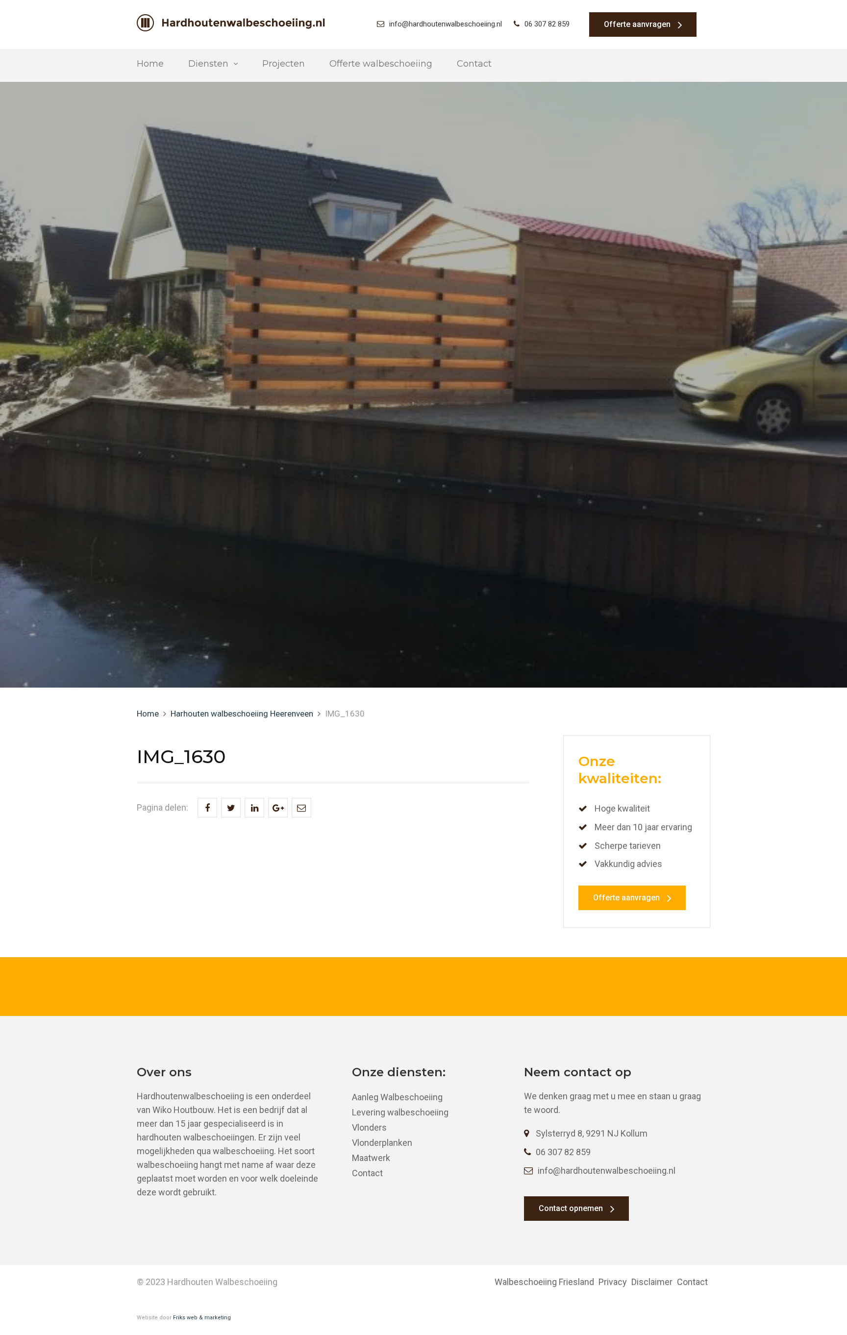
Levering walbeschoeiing (400, 1112)
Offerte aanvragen (637, 24)
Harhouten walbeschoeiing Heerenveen (242, 713)
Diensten (208, 64)
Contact (474, 64)
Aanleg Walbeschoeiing (397, 1097)
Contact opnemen (571, 1208)
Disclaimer (652, 1282)
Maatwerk (371, 1158)
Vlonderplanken (382, 1142)
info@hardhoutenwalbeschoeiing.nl (445, 24)
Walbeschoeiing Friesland (544, 1282)
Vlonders (369, 1127)
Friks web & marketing (202, 1317)
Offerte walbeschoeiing (380, 64)
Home (150, 64)
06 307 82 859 (547, 24)
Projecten (283, 64)
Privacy (612, 1282)
